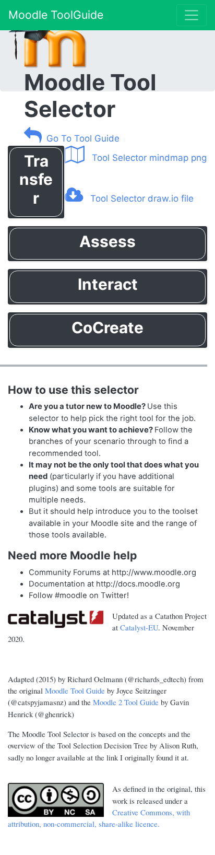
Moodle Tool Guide (75, 690)
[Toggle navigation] (191, 15)
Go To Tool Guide (83, 138)
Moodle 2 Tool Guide (126, 702)
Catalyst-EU (139, 627)
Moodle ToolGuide (55, 14)
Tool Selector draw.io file (141, 198)
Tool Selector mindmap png (148, 158)
